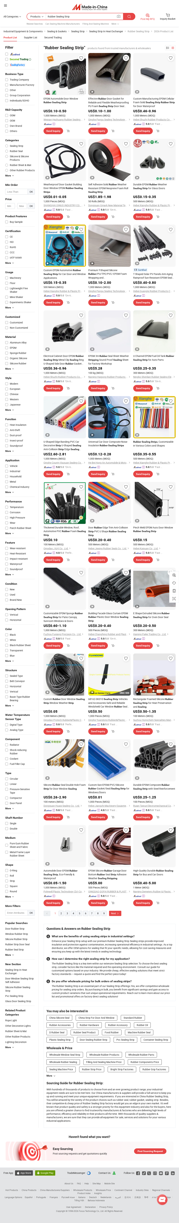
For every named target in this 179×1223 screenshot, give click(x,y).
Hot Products (11, 1190)
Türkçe (167, 1197)
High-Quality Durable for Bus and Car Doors (153, 872)
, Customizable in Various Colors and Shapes (153, 443)
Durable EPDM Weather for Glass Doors (150, 186)
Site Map (96, 1183)
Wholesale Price (103, 1190)
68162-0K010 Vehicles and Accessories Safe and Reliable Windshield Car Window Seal (108, 703)
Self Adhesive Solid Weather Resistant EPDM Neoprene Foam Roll (108, 188)
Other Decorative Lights (18, 1025)
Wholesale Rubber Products (104, 1054)
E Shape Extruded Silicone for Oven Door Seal (151, 615)
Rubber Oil (142, 1025)
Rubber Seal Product (84, 1032)
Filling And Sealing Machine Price (103, 1062)
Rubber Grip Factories (154, 1069)
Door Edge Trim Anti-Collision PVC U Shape (108, 531)
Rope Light (11, 1020)
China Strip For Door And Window (96, 1017)
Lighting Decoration (16, 1042)
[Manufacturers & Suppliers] (89, 6)
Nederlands (106, 1197)
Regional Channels (161, 1190)
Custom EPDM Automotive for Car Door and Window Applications (65, 273)
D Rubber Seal (56, 1032)
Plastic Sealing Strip (60, 1039)
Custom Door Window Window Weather (64, 701)
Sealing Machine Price (61, 1069)
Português (41, 1197)
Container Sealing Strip (156, 1039)
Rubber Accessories (60, 1025)
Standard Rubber (133, 1017)
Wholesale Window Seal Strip (64, 1054)
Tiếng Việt (79, 1200)
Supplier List (30, 37)
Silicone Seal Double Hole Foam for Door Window (65, 786)
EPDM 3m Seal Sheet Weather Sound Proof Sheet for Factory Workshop (108, 359)
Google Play (45, 1173)
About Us (69, 1183)
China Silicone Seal (59, 1017)
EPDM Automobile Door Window (61, 100)
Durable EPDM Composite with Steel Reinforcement (154, 786)
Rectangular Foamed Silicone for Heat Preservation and (153, 702)
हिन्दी (146, 1197)
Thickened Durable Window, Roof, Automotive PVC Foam (65, 531)
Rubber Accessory (118, 1025)
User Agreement (73, 1207)
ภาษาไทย (156, 1197)
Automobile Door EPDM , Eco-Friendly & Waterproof (60, 874)
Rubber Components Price (145, 1062)
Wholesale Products (82, 1190)
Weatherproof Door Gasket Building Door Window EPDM (63, 188)
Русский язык (68, 1197)
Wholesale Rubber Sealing (63, 1062)
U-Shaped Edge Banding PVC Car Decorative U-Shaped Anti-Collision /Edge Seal (62, 445)
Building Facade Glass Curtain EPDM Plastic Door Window (108, 617)
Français (54, 1197)
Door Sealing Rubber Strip (93, 1039)
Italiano (81, 1197)
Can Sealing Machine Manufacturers (62, 23)
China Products (29, 1190)
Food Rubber (112, 1032)
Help (86, 1183)
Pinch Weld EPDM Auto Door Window (153, 529)
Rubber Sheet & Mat (16, 1031)
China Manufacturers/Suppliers (55, 1190)
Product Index (84, 1193)
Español (29, 1197)
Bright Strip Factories (121, 1069)
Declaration (90, 1207)
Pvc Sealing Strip (125, 1039)
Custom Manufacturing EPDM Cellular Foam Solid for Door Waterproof (154, 102)
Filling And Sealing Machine (96, 23)
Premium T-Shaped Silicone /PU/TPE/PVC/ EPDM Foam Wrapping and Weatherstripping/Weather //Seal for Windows (107, 273)
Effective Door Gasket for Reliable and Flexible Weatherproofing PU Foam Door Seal (108, 102)
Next (114, 913)
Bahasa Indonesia (96, 1200)
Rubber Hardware (89, 1025)
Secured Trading (53, 37)
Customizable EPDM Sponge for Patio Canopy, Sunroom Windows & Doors (63, 617)
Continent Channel (123, 1190)
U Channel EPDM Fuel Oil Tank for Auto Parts (153, 357)
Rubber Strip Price (91, 1069)
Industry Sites (142, 1190)
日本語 (137, 1197)
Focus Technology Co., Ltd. (92, 1211)
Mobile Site (109, 1183)
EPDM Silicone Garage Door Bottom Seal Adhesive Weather (107, 874)
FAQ (79, 1183)
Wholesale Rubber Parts (141, 1054)
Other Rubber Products (17, 1036)
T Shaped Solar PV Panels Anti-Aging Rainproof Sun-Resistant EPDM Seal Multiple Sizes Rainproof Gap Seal (153, 275)
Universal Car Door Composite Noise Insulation (107, 443)
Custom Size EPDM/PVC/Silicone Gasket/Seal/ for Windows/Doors (108, 788)
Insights (98, 1193)
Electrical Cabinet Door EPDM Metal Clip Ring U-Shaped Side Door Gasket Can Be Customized (64, 360)
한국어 (127, 1197)
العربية (118, 1197)
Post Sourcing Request (150, 1151)
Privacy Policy (106, 1207)
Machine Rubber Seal (139, 1032)
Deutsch (93, 1197)
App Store (24, 1173)
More (49, 1075)
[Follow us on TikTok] (144, 1173)
